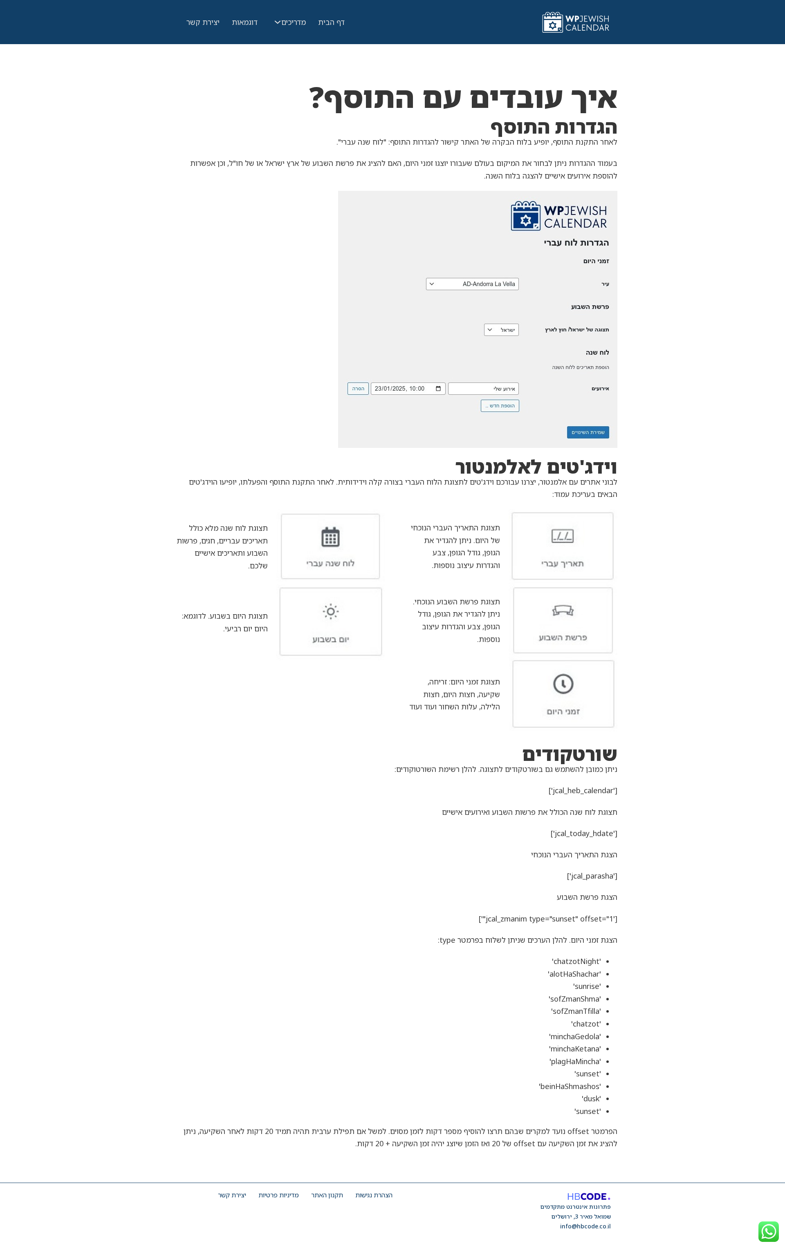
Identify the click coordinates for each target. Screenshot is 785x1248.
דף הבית (331, 22)
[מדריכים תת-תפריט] (277, 22)
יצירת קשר (203, 22)
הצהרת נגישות (373, 1194)
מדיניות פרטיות (278, 1194)
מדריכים (293, 22)
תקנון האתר (327, 1194)
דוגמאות (245, 22)
